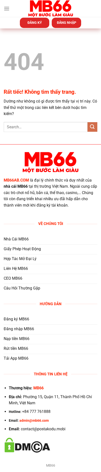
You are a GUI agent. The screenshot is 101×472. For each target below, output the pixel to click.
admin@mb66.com (34, 421)
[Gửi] (92, 127)
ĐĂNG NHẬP (66, 23)
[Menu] (7, 8)
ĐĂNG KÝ (34, 23)
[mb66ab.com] (50, 8)
